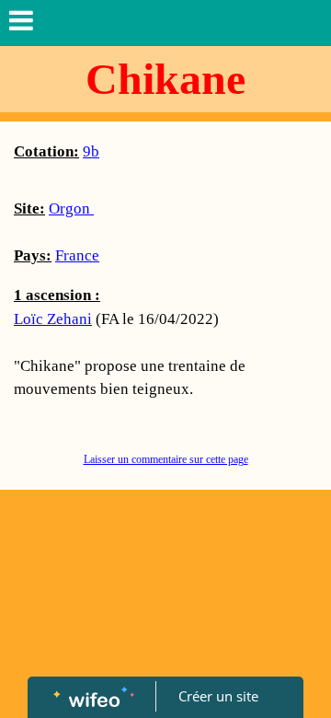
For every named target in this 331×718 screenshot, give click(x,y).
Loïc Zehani (53, 319)
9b (91, 151)
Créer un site (218, 696)
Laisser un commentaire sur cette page (166, 459)
